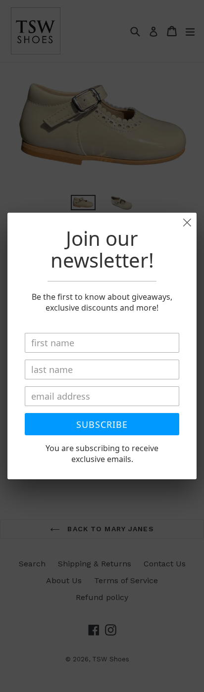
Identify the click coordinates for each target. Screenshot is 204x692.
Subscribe (102, 424)
